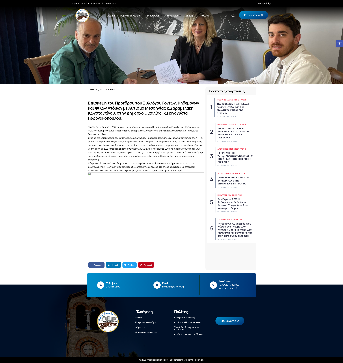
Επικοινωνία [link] (252, 15)
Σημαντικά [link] (237, 195)
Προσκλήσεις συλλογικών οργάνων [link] (231, 100)
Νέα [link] (230, 195)
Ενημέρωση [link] (153, 15)
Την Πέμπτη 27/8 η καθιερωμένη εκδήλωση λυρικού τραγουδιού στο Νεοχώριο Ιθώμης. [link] (232, 203)
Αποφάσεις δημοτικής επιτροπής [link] (231, 149)
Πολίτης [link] (204, 15)
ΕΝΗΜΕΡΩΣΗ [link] (222, 195)
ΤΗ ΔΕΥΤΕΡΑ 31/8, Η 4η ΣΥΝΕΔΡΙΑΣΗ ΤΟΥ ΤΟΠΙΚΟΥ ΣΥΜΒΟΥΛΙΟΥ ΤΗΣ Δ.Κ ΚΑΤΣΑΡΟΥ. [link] (233, 133)
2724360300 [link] (113, 286)
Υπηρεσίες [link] (172, 15)
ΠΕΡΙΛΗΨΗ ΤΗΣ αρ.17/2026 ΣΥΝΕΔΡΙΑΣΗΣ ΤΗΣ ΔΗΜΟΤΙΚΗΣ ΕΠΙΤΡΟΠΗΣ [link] (233, 180)
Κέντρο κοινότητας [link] (184, 317)
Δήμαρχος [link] (140, 327)
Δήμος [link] (189, 15)
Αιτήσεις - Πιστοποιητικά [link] (187, 322)
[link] (339, 43)
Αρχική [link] (111, 15)
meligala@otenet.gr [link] (173, 286)
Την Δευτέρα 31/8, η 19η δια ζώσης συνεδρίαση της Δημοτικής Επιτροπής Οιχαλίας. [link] (233, 108)
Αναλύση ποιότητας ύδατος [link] (189, 334)
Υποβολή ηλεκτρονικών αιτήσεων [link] (186, 328)
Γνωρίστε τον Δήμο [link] (129, 15)
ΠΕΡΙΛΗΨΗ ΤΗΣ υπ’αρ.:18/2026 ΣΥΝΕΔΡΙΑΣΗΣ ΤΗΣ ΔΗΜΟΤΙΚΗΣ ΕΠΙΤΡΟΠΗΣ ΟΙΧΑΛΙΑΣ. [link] (235, 157)
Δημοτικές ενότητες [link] (146, 332)
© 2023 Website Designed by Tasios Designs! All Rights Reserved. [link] (171, 359)
